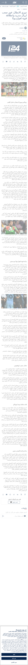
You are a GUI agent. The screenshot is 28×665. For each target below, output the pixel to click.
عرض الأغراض (14, 662)
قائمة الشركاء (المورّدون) (22, 637)
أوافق (14, 654)
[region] (14, 645)
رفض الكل (14, 658)
